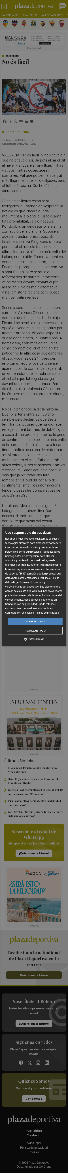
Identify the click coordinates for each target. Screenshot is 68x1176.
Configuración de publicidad (21, 604)
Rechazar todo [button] (35, 630)
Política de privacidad (47, 612)
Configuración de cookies (19, 612)
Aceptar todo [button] (35, 621)
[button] (34, 639)
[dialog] (34, 586)
